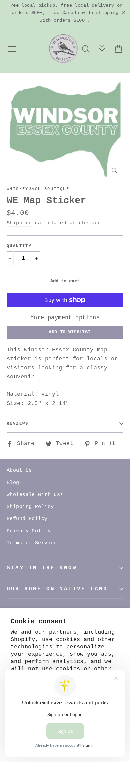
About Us (19, 470)
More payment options (65, 317)
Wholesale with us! (35, 495)
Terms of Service (32, 543)
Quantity (19, 246)
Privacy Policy (29, 531)
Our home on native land (57, 589)
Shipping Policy (30, 507)
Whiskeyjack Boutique (38, 189)
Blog (13, 483)
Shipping (19, 223)
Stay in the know (42, 568)
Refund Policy (27, 519)
